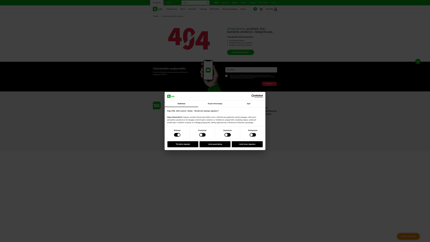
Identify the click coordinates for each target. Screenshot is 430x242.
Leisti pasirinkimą (215, 144)
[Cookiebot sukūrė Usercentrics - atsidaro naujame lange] (253, 96)
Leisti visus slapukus (247, 144)
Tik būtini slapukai (183, 144)
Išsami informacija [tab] (215, 104)
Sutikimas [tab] (181, 104)
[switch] (202, 135)
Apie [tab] (248, 104)
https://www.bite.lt (175, 117)
